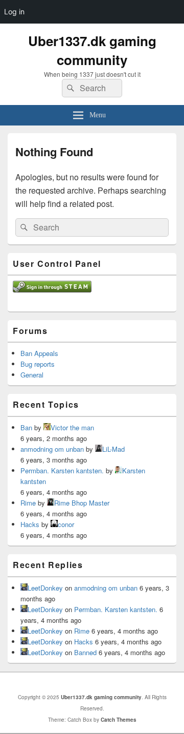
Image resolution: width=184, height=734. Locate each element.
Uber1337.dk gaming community (92, 50)
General (31, 375)
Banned (85, 652)
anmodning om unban (52, 449)
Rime (28, 503)
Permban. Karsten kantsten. (62, 470)
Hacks (29, 524)
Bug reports (37, 364)
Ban (26, 427)
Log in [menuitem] (14, 11)
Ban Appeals (39, 353)
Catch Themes (118, 719)
